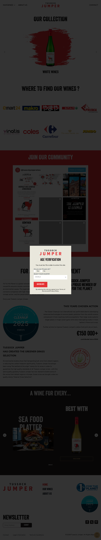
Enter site (40, 284)
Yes (38, 271)
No (44, 271)
